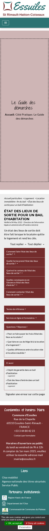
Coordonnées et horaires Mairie (24, 410)
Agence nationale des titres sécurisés (24, 481)
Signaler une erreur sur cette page (25, 394)
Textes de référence (15, 309)
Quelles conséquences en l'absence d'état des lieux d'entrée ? (17, 282)
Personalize (25, 527)
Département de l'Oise (17, 503)
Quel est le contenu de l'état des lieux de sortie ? (21, 271)
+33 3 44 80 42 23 (24, 430)
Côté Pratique (24, 114)
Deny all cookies (36, 523)
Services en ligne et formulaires (20, 318)
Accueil (9, 114)
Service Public (10, 485)
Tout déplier (36, 244)
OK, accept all (15, 523)
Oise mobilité (10, 477)
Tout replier (18, 244)
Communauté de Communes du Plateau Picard (23, 511)
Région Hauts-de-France (19, 497)
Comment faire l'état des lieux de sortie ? (21, 252)
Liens (24, 471)
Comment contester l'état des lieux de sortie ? (20, 293)
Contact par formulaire (24, 435)
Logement (29, 198)
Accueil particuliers (13, 198)
